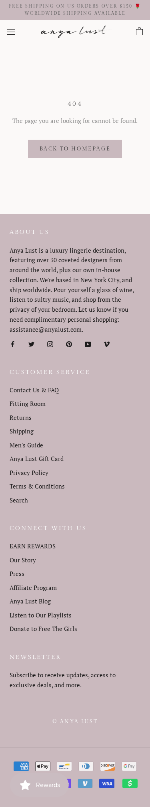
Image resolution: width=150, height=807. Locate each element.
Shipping (22, 431)
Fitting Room (28, 403)
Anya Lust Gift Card (37, 459)
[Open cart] (139, 32)
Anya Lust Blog (30, 601)
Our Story (23, 560)
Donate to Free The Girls (43, 629)
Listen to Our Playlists (41, 615)
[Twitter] (31, 343)
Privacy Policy (29, 473)
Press (17, 574)
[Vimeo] (107, 343)
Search (19, 500)
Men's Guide (26, 445)
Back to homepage (75, 149)
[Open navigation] (11, 31)
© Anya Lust (75, 721)
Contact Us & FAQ (34, 390)
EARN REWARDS (33, 546)
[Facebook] (13, 343)
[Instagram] (50, 343)
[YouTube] (88, 343)
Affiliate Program (33, 587)
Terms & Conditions (37, 486)
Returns (21, 417)
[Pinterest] (69, 343)
